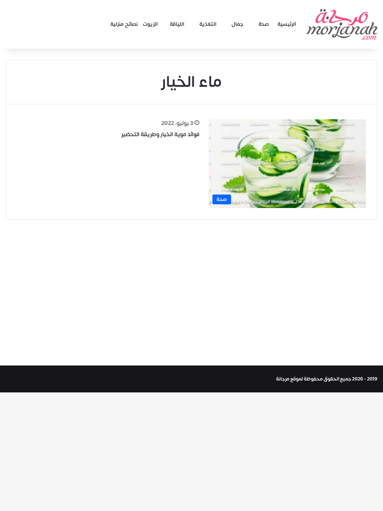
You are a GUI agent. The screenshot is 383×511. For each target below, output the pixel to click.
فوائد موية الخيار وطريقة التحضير (160, 134)
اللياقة (177, 24)
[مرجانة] (341, 24)
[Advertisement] (191, 290)
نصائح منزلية (124, 24)
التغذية (208, 24)
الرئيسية (287, 24)
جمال (237, 24)
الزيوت (150, 24)
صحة (263, 24)
